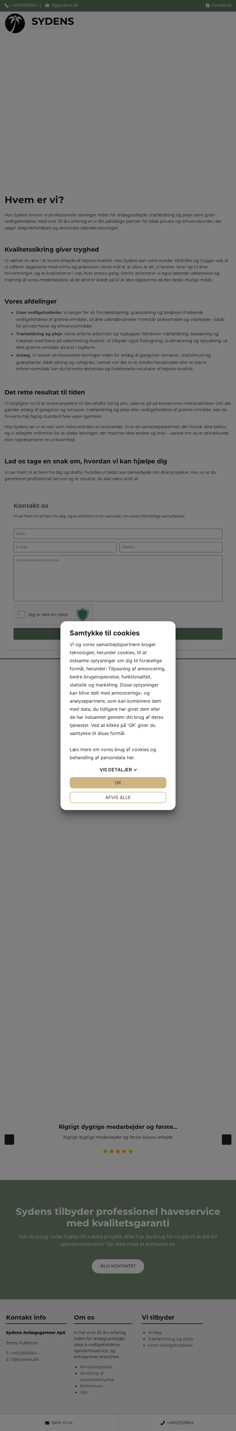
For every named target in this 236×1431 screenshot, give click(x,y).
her (130, 757)
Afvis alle (118, 797)
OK (118, 782)
